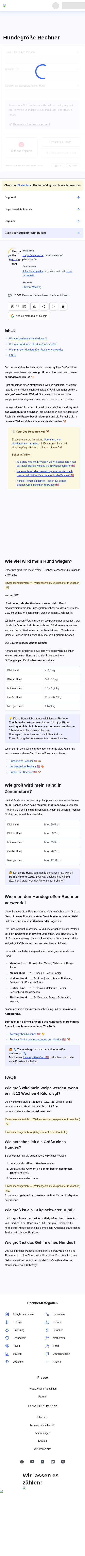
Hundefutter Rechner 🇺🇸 (23, 760)
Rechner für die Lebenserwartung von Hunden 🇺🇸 (37, 1039)
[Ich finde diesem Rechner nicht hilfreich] (25, 306)
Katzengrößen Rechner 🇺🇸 (24, 1034)
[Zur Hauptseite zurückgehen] (21, 6)
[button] (42, 185)
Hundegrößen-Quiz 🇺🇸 (36, 1057)
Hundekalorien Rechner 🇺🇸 (24, 766)
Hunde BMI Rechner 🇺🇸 (23, 772)
